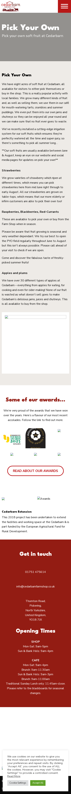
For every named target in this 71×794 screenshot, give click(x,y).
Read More (13, 776)
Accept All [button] (37, 783)
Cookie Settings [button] (17, 783)
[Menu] (64, 6)
